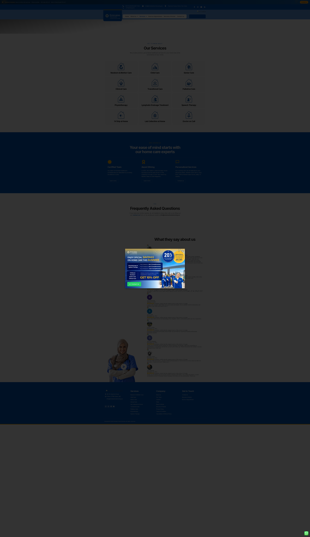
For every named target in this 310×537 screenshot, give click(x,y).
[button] (182, 251)
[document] (155, 268)
